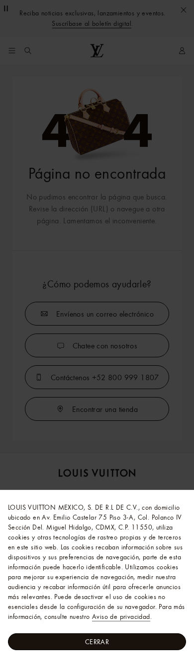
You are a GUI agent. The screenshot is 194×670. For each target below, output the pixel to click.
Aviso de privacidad (121, 616)
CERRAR (97, 641)
